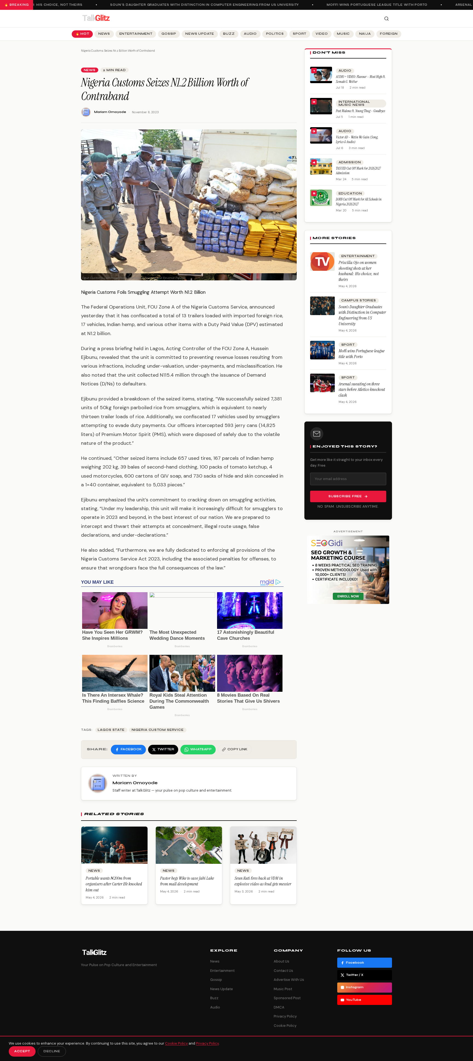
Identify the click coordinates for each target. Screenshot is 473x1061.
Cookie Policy (285, 1025)
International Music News (354, 103)
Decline (52, 1051)
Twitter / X (355, 975)
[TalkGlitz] (96, 18)
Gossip (168, 34)
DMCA (279, 1007)
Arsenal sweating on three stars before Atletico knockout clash (362, 389)
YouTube (353, 1000)
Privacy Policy (285, 1016)
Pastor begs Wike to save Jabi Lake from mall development (187, 881)
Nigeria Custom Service (158, 730)
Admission (350, 162)
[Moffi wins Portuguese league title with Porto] (322, 350)
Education (350, 193)
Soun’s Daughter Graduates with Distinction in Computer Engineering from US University (193, 5)
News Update (199, 34)
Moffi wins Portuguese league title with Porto (365, 5)
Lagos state (111, 730)
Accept (22, 1051)
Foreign (388, 34)
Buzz (229, 34)
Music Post (283, 989)
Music (343, 34)
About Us (281, 961)
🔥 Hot (82, 34)
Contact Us (283, 970)
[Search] (386, 18)
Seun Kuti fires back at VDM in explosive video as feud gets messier (263, 881)
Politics (275, 34)
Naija (365, 34)
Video (322, 34)
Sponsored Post (287, 998)
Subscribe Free (345, 496)
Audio (250, 34)
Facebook (355, 962)
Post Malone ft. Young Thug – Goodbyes (360, 111)
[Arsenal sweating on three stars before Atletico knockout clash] (322, 383)
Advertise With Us (289, 979)
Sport (299, 34)
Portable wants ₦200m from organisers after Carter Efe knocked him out (114, 884)
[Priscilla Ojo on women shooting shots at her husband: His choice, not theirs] (322, 261)
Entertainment (135, 34)
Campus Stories (358, 300)
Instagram (355, 987)
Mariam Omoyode (110, 112)
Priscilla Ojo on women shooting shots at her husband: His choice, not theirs (359, 271)
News (104, 34)
